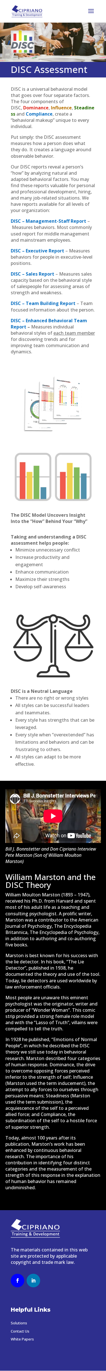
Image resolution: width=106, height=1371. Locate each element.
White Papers (22, 1339)
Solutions (19, 1322)
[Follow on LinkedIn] (33, 1280)
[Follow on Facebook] (17, 1280)
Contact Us (20, 1331)
